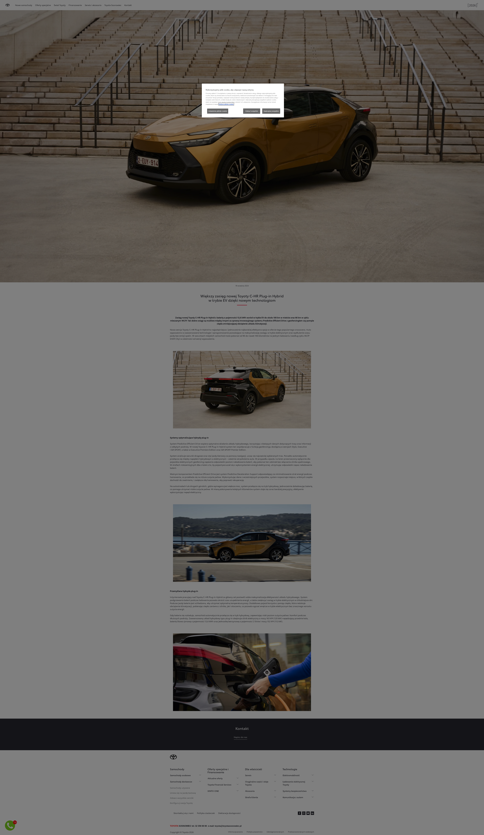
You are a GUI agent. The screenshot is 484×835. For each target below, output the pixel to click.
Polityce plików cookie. (226, 104)
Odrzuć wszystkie (251, 111)
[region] (243, 100)
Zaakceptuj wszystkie (271, 111)
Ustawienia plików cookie (217, 111)
